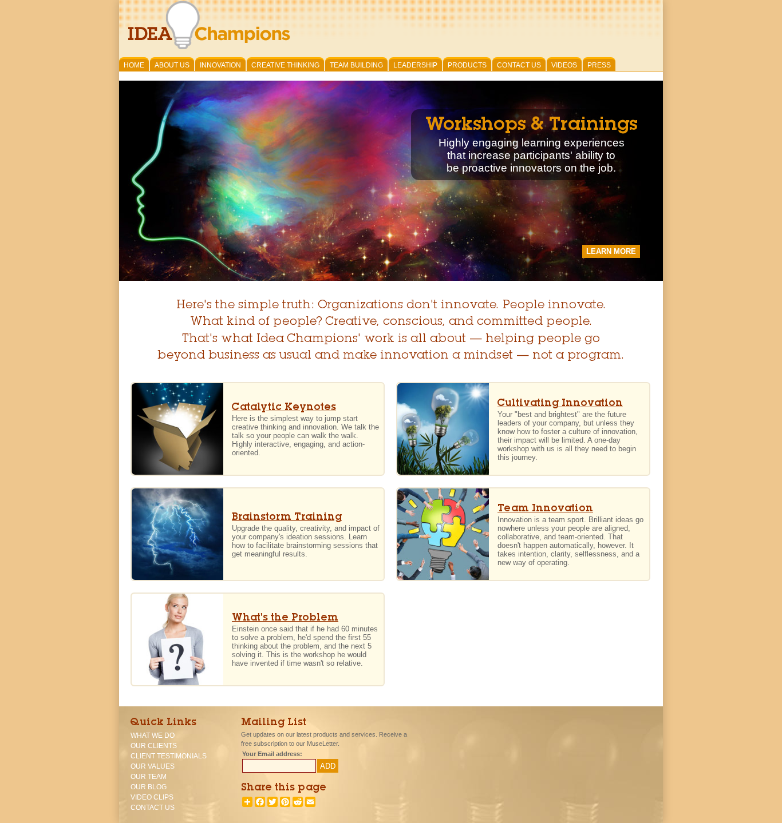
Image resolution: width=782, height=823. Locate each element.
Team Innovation (545, 509)
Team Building (356, 65)
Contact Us (519, 65)
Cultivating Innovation (560, 404)
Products (467, 65)
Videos (564, 65)
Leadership (415, 65)
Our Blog (149, 787)
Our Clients (154, 746)
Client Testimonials (169, 756)
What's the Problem (285, 618)
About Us (172, 65)
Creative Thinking (285, 65)
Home (134, 65)
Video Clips (152, 797)
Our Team (149, 777)
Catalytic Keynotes (284, 408)
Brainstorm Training (287, 518)
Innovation (220, 65)
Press (599, 65)
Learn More (611, 251)
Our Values (153, 766)
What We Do (153, 735)
